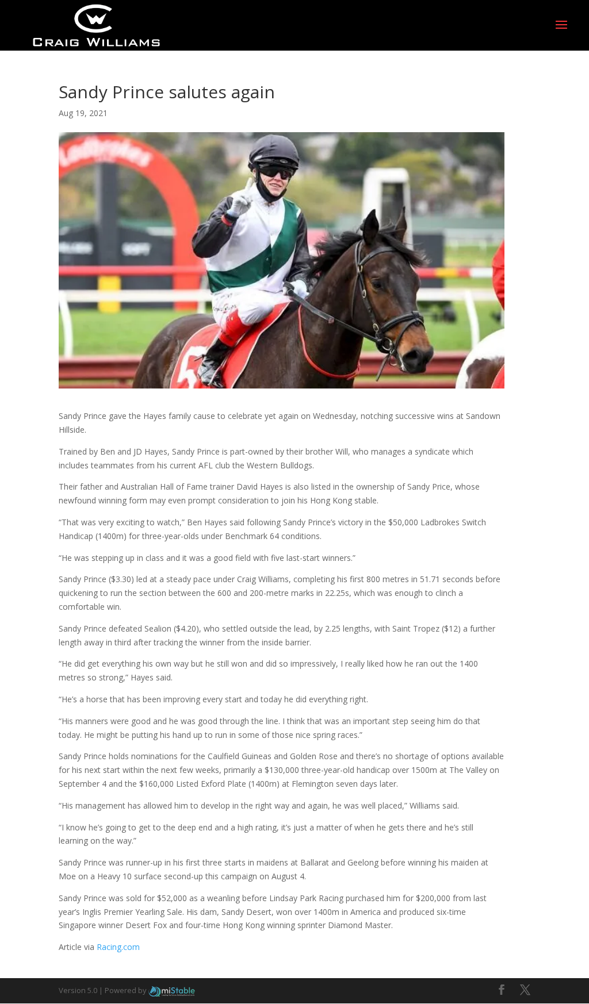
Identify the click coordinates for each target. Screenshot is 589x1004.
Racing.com (118, 946)
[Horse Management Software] (171, 990)
